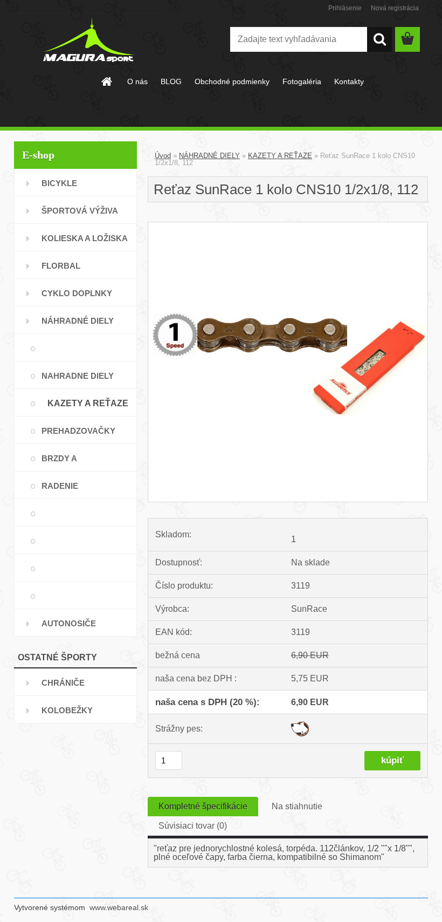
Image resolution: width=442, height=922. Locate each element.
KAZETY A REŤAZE (87, 403)
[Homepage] (107, 81)
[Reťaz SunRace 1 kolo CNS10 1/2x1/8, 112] (287, 226)
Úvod (163, 156)
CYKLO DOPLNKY (77, 293)
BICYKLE (59, 183)
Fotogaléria (301, 81)
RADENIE (60, 485)
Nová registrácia (395, 8)
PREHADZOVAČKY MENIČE (78, 435)
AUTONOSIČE (69, 623)
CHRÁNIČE (63, 682)
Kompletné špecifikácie (202, 806)
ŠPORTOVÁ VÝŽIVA (80, 210)
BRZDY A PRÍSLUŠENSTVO (76, 463)
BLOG (171, 81)
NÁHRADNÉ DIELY (78, 320)
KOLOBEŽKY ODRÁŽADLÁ (67, 714)
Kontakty (349, 81)
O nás (137, 81)
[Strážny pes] (300, 725)
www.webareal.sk (118, 907)
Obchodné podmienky (232, 81)
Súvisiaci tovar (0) (192, 825)
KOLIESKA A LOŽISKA (85, 238)
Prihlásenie (345, 8)
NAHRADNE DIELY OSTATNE (78, 380)
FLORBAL (61, 265)
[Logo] (88, 40)
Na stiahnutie (297, 806)
